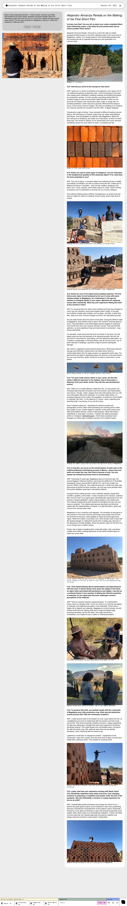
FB (109, 903)
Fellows (27, 27)
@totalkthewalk (88, 416)
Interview (36, 27)
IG (113, 903)
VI (117, 903)
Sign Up (101, 903)
